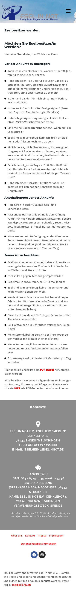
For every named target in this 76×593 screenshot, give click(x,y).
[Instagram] (42, 554)
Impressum (56, 535)
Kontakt (30, 535)
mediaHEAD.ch (21, 584)
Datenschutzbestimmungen (38, 543)
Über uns (17, 535)
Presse (42, 535)
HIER (17, 388)
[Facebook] (34, 554)
